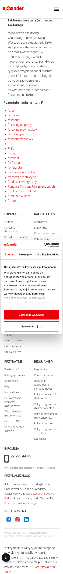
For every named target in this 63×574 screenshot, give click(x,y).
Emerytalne (40, 227)
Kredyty (8, 334)
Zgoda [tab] (9, 254)
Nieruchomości (13, 340)
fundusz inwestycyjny (22, 182)
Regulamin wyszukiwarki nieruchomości (43, 384)
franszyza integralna (21, 172)
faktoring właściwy (20, 139)
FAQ (6, 386)
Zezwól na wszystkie (31, 314)
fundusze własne (19, 196)
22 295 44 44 (21, 456)
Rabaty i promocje (15, 375)
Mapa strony (11, 392)
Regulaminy (40, 369)
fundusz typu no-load (22, 191)
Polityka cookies (43, 423)
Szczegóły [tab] (25, 254)
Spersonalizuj (29, 326)
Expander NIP (12, 421)
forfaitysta (15, 167)
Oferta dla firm (12, 352)
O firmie (8, 221)
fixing (11, 153)
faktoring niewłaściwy (22, 129)
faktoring (14, 120)
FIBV (11, 148)
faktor (12, 110)
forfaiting (14, 163)
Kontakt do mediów (15, 237)
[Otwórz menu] (56, 9)
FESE (11, 144)
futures (13, 201)
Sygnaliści (40, 438)
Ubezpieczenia (13, 346)
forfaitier (13, 158)
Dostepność (11, 369)
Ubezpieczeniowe (45, 233)
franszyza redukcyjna (22, 177)
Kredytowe (40, 221)
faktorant (14, 115)
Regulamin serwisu (45, 375)
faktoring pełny (18, 134)
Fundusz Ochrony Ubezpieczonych (31, 186)
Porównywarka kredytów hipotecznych (12, 402)
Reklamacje (11, 380)
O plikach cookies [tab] (48, 254)
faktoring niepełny (20, 125)
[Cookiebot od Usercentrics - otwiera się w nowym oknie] (44, 244)
